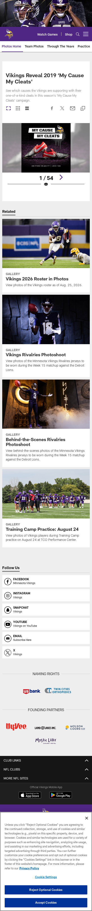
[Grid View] (18, 108)
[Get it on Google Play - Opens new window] (60, 797)
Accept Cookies (46, 902)
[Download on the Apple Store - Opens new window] (29, 795)
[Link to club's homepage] (9, 32)
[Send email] (72, 110)
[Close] (87, 818)
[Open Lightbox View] (46, 157)
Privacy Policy (29, 868)
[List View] (27, 108)
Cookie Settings (46, 877)
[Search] (77, 34)
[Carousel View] (8, 108)
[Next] (61, 177)
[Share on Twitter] (62, 110)
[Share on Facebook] (52, 110)
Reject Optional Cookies (46, 890)
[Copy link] (82, 108)
